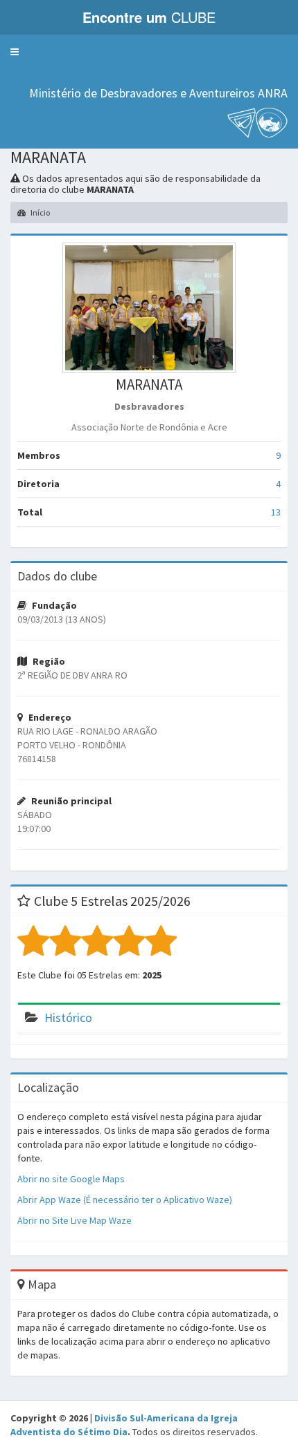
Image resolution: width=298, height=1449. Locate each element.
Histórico (68, 1017)
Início (39, 212)
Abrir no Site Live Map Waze (74, 1220)
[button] (14, 52)
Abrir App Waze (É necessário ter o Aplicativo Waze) (124, 1199)
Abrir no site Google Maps (71, 1179)
